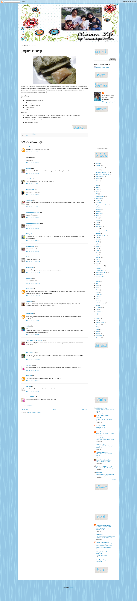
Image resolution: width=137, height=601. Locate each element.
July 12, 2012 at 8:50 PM (32, 207)
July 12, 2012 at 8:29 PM (32, 194)
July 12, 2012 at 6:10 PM (32, 152)
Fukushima (98, 202)
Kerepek (98, 240)
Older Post (84, 409)
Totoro (97, 331)
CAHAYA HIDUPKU (102, 452)
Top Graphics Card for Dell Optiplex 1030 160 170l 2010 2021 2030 (105, 537)
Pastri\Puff (98, 294)
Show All (114, 479)
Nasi (97, 285)
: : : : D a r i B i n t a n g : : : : (104, 466)
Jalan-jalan (98, 226)
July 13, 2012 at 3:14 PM (32, 380)
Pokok (97, 301)
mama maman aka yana (32, 212)
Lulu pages (99, 534)
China (97, 191)
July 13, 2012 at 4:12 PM (32, 391)
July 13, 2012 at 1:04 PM (32, 370)
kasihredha (29, 257)
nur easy (28, 386)
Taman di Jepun (100, 322)
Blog (97, 183)
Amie (27, 326)
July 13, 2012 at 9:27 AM (32, 347)
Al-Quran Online (100, 168)
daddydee (29, 278)
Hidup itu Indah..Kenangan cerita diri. (104, 552)
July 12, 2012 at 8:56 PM (32, 217)
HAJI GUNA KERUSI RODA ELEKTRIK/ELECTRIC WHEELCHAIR (103, 528)
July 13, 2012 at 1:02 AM (32, 308)
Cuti (97, 194)
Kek (97, 237)
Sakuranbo (98, 311)
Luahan (98, 261)
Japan (97, 229)
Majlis (97, 263)
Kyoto (97, 253)
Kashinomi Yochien (101, 235)
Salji (97, 314)
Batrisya (98, 178)
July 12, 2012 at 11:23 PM (33, 272)
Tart (97, 327)
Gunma (98, 211)
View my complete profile (108, 102)
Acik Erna (29, 200)
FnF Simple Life (30, 353)
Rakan (97, 305)
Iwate (97, 224)
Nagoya (98, 281)
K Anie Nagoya (100, 425)
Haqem (97, 215)
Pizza (97, 298)
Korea (97, 246)
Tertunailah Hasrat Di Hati (103, 525)
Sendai (97, 318)
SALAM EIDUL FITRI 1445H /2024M (104, 454)
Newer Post (25, 409)
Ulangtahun (99, 335)
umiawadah (29, 314)
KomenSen (99, 432)
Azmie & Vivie (30, 397)
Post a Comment (28, 405)
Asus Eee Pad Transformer (102, 174)
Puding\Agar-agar (100, 303)
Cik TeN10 (29, 365)
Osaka (97, 292)
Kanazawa (98, 233)
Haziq (97, 218)
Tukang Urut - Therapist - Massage (105, 468)
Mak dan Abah (99, 266)
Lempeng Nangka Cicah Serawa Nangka (104, 420)
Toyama (98, 333)
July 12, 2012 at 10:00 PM (33, 262)
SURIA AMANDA (101, 408)
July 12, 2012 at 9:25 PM (32, 251)
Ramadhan (98, 307)
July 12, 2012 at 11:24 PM (33, 283)
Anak (97, 170)
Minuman (98, 274)
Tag (97, 320)
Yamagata (98, 338)
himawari (98, 220)
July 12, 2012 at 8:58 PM (32, 240)
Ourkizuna (99, 472)
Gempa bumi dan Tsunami (102, 205)
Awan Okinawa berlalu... (103, 542)
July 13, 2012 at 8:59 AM (32, 334)
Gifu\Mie (98, 207)
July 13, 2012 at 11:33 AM (33, 359)
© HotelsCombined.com (102, 148)
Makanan (98, 268)
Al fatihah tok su (100, 427)
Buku (97, 187)
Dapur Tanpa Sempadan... (103, 460)
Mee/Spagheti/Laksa (101, 272)
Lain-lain (98, 257)
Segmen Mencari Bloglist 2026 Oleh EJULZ (105, 410)
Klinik (97, 242)
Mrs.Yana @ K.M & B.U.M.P (34, 340)
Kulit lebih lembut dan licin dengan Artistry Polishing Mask (105, 475)
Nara (97, 283)
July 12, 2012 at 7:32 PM (32, 184)
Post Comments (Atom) (34, 412)
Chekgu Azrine (30, 234)
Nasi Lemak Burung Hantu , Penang (105, 439)
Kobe (97, 244)
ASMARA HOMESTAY (102, 172)
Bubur (97, 185)
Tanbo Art (98, 325)
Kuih (27, 136)
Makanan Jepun (100, 270)
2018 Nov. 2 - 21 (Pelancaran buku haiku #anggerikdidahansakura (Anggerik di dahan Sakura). (105, 545)
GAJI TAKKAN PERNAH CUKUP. (105, 433)
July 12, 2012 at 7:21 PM (32, 173)
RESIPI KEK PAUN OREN (103, 461)
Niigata (97, 287)
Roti (97, 309)
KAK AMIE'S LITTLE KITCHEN (102, 417)
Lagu (97, 255)
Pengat (97, 296)
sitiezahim (29, 179)
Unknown (29, 376)
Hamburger (99, 213)
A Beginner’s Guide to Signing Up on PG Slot (105, 446)
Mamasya (29, 301)
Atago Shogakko (100, 176)
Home (54, 409)
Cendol (97, 189)
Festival (98, 200)
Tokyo (97, 329)
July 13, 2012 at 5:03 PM (32, 402)
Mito (97, 279)
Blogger (72, 587)
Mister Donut (99, 277)
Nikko (97, 290)
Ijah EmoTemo (30, 189)
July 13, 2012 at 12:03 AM (33, 295)
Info (97, 222)
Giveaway (98, 209)
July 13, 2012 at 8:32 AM (32, 320)
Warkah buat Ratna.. (101, 555)
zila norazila (29, 267)
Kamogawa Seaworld (101, 231)
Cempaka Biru (100, 438)
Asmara (106, 93)
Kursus (98, 250)
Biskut (97, 181)
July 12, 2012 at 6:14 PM (32, 162)
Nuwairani (29, 289)
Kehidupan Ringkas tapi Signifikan (103, 560)
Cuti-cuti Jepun (99, 196)
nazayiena (29, 147)
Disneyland (99, 198)
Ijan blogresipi (100, 444)
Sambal (98, 316)
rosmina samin (30, 246)
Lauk (97, 259)
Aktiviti (98, 165)
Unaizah (28, 168)
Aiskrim (98, 163)
